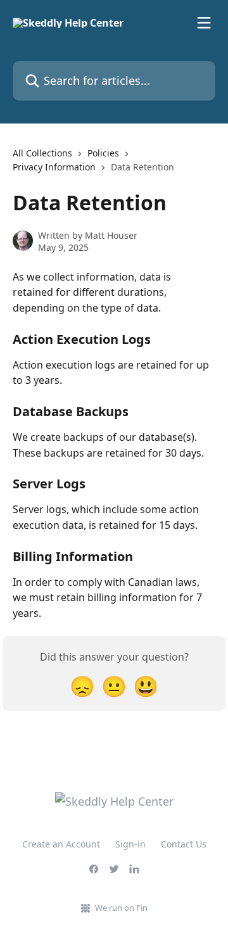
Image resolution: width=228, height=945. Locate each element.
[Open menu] (204, 22)
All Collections (42, 153)
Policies (103, 153)
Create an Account (61, 844)
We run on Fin (121, 907)
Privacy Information (54, 167)
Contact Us (183, 844)
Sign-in (130, 844)
